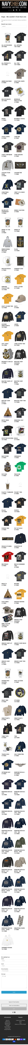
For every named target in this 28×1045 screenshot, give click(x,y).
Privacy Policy (7, 1028)
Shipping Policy (7, 1023)
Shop (20, 1023)
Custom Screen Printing (20, 1020)
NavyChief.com (17, 1036)
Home (2, 13)
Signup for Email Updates (14, 1002)
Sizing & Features (7, 1029)
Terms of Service (7, 1026)
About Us (7, 1020)
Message (3, 974)
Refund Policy (7, 1024)
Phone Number (4, 969)
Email (2, 963)
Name (2, 958)
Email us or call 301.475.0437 (20, 1024)
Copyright (7, 1025)
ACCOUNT (10, 10)
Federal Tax (7, 1021)
